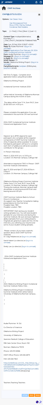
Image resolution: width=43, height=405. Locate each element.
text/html (7, 68)
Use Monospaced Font (18, 23)
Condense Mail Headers (18, 27)
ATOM (25, 395)
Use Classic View (15, 19)
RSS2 (38, 395)
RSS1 (32, 395)
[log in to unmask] (29, 54)
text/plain (22, 66)
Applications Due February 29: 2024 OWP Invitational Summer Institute (20, 51)
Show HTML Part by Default (20, 25)
